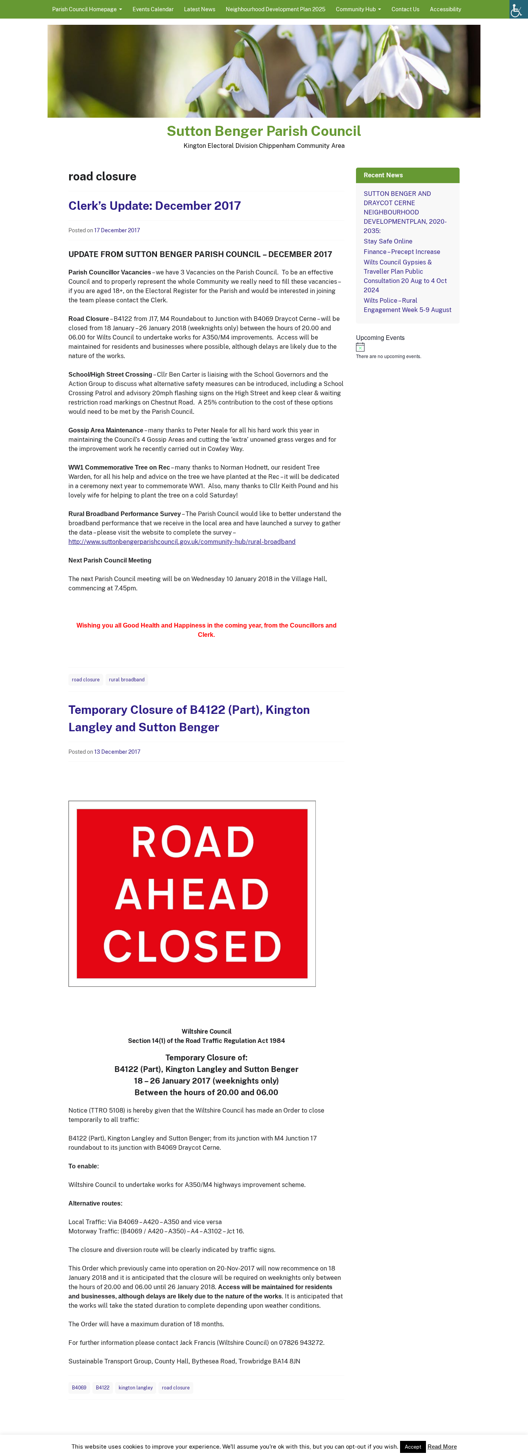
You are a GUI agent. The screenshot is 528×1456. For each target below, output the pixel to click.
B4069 (79, 1388)
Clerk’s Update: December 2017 (154, 206)
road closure (86, 680)
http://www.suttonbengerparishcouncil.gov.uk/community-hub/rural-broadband (182, 541)
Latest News (199, 9)
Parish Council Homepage (84, 9)
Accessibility (445, 9)
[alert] (408, 350)
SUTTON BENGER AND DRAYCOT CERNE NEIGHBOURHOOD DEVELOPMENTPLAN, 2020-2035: (405, 212)
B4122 (102, 1388)
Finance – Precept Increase (402, 252)
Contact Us (405, 9)
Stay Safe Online (388, 241)
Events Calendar (153, 9)
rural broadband (127, 680)
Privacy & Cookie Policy (320, 1447)
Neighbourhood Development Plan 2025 (275, 9)
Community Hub (356, 9)
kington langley (136, 1388)
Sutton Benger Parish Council (264, 131)
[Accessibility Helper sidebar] (518, 9)
